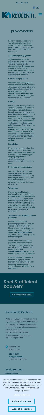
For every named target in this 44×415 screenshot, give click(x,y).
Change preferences (22, 395)
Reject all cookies (21, 401)
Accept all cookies (22, 408)
